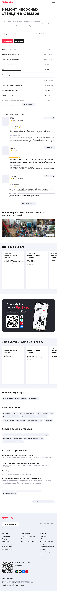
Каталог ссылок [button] (6, 546)
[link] (7, 41)
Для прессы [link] (43, 544)
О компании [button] (43, 536)
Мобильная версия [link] (7, 549)
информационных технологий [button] (10, 582)
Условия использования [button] (9, 544)
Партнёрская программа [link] (47, 546)
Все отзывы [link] (5, 541)
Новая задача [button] (6, 536)
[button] (49, 118)
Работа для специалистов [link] (28, 541)
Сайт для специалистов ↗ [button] (28, 536)
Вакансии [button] (43, 549)
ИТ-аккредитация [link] (45, 539)
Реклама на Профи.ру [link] (46, 541)
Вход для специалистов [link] (28, 539)
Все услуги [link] (5, 539)
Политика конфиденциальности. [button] (17, 585)
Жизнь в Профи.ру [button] (45, 552)
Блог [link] (41, 554)
